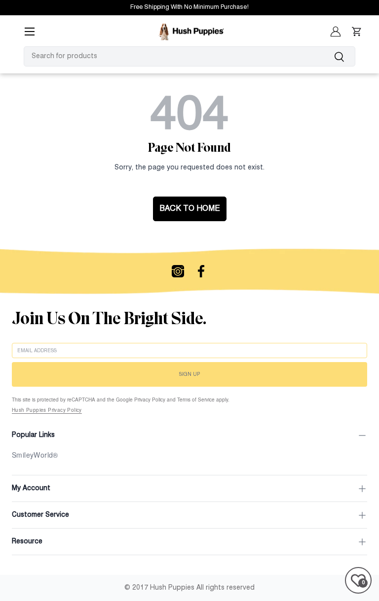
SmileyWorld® (35, 455)
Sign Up (189, 374)
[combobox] (189, 56)
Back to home (189, 209)
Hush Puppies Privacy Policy (47, 409)
